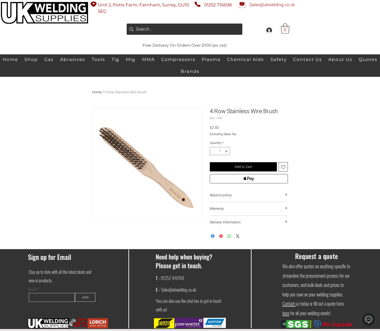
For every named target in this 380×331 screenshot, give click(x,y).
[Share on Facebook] (212, 236)
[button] (285, 28)
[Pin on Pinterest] (221, 236)
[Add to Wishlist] (283, 166)
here (285, 312)
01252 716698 (218, 4)
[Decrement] (213, 151)
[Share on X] (237, 236)
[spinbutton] (220, 151)
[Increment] (226, 151)
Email (33, 289)
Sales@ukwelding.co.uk (178, 289)
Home (96, 92)
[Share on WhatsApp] (229, 236)
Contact (289, 303)
